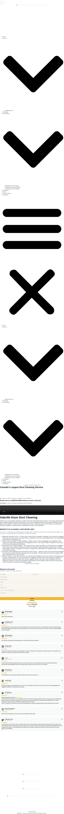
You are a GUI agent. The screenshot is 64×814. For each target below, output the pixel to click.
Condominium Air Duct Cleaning (12, 187)
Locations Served (6, 193)
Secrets (4, 191)
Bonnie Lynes (8, 646)
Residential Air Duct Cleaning (12, 185)
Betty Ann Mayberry (10, 708)
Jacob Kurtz (8, 680)
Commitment (5, 190)
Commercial (5, 194)
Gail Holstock (8, 670)
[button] (32, 260)
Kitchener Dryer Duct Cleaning (12, 188)
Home (3, 36)
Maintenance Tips (9, 110)
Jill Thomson (8, 692)
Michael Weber (8, 611)
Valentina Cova (9, 622)
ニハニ (6, 658)
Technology (5, 112)
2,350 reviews (34, 604)
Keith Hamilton (8, 635)
